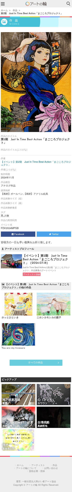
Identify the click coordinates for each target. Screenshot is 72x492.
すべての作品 (35, 362)
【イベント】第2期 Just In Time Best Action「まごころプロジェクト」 (36, 163)
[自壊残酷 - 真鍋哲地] (53, 417)
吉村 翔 (7, 426)
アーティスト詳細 (31, 274)
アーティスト (38, 465)
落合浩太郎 (8, 448)
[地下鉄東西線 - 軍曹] (18, 395)
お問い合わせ (51, 468)
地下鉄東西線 (11, 399)
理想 (5, 445)
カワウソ (42, 403)
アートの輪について (26, 468)
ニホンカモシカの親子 (49, 317)
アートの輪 (36, 4)
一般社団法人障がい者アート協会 (39, 481)
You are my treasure (13, 348)
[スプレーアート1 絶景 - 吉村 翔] (18, 417)
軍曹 (4, 403)
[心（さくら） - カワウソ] (53, 395)
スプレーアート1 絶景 (17, 422)
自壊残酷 (43, 422)
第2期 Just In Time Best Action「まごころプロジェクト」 (32, 13)
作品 (15, 10)
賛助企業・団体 (37, 471)
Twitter (55, 234)
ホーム (4, 10)
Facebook (19, 234)
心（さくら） (46, 399)
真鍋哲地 (42, 426)
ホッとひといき (10, 317)
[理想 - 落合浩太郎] (18, 440)
